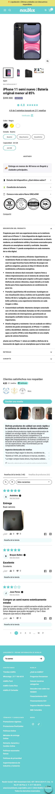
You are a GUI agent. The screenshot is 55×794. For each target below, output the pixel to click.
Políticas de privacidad (12, 758)
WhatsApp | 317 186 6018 (13, 677)
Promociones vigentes (12, 722)
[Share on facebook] (45, 534)
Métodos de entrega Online (11, 736)
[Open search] (5, 482)
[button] (13, 520)
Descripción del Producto (14, 228)
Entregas (7, 352)
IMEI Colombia (36, 710)
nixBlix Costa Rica (10, 686)
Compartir (7, 214)
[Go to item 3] (38, 413)
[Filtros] (12, 482)
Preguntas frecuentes (39, 677)
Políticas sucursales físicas (11, 752)
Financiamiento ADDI (38, 696)
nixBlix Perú (8, 681)
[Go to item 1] (10, 413)
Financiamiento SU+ (38, 701)
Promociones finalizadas (13, 726)
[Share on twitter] (50, 534)
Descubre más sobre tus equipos (40, 690)
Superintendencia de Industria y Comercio (11, 764)
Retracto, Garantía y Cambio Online (11, 744)
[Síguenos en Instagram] (33, 724)
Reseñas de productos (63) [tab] (39, 475)
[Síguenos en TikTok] (39, 724)
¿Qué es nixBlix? (36, 672)
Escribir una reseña (14, 401)
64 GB (9, 148)
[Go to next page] (44, 633)
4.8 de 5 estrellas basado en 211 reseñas (27, 110)
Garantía (7, 359)
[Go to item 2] (24, 413)
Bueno (9, 137)
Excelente (38, 137)
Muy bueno (23, 137)
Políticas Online (9, 731)
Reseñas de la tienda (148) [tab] (14, 475)
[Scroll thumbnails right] (49, 413)
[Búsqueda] (10, 10)
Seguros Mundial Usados (40, 705)
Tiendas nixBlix (9, 672)
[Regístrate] (41, 659)
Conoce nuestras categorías (37, 682)
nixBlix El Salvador (10, 690)
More (29, 391)
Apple (5, 81)
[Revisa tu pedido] (50, 10)
